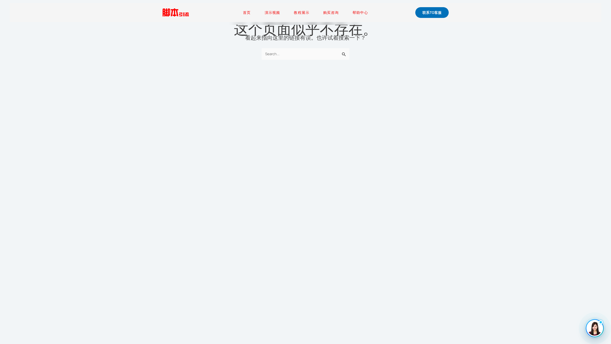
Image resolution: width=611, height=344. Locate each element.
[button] (432, 12)
